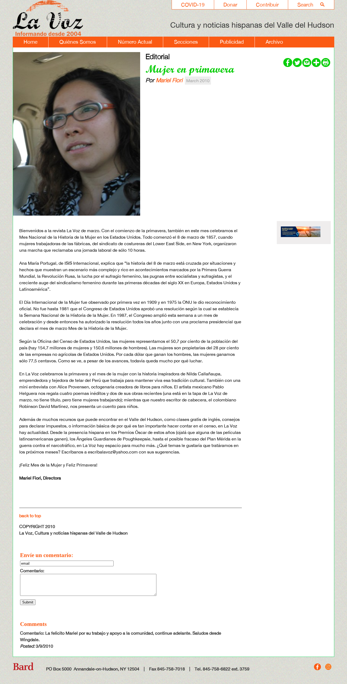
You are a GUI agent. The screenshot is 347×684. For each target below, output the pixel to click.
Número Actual (135, 42)
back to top (30, 515)
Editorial (158, 56)
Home (30, 42)
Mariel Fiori (169, 80)
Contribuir (267, 4)
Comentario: (32, 570)
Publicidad (232, 42)
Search (305, 4)
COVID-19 (193, 4)
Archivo (274, 42)
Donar (230, 4)
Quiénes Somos (77, 42)
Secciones (186, 42)
